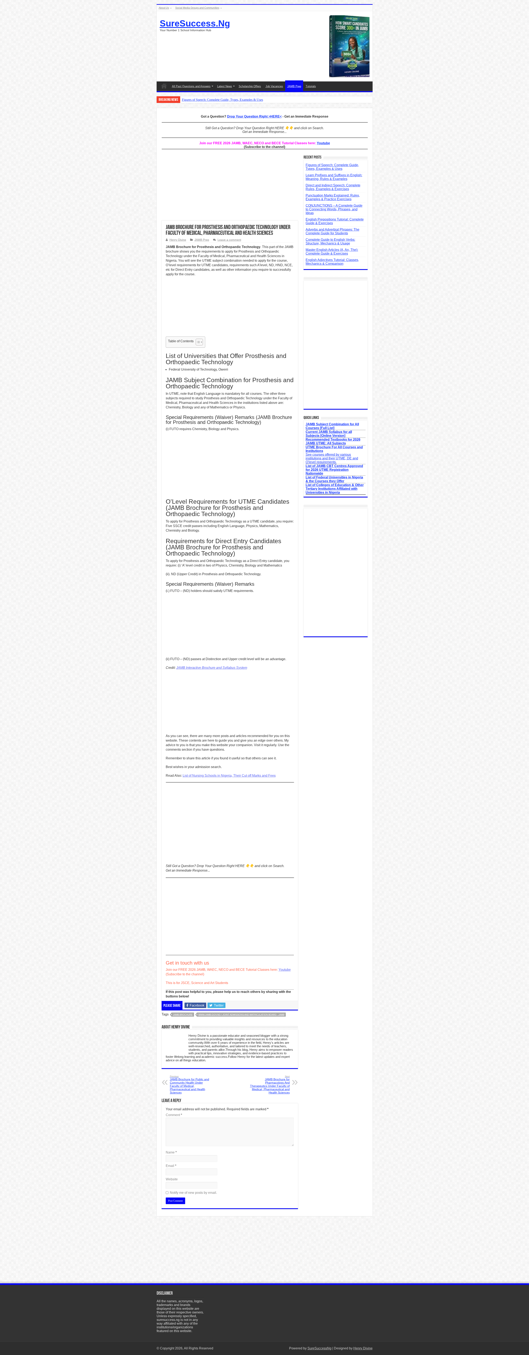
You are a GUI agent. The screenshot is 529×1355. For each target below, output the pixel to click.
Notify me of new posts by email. (193, 1192)
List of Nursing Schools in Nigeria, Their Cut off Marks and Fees (229, 775)
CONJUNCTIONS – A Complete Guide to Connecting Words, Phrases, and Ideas (334, 209)
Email (171, 1166)
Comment (174, 1115)
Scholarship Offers (250, 86)
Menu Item (164, 85)
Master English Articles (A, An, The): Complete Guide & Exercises (332, 251)
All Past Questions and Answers (191, 86)
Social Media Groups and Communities (197, 7)
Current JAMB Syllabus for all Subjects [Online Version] (329, 433)
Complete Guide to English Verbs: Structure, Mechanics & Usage (330, 241)
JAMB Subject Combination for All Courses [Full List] (332, 426)
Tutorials (311, 86)
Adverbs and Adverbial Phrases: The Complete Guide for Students (332, 231)
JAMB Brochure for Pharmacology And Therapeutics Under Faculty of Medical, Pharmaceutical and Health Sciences (270, 1084)
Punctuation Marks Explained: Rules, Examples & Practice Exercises (333, 197)
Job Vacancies (274, 86)
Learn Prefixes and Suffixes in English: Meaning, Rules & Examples (334, 177)
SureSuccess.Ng (195, 23)
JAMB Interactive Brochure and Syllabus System (211, 667)
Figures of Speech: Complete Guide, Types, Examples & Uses (222, 99)
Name (171, 1152)
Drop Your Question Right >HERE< (254, 116)
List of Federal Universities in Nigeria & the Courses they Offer (334, 479)
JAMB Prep (294, 86)
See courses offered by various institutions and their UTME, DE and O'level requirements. (334, 454)
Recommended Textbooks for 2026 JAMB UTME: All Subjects (333, 441)
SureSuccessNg (319, 1348)
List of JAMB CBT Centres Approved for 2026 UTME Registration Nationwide (334, 469)
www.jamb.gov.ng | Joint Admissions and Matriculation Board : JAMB (241, 1014)
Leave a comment (229, 239)
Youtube (323, 143)
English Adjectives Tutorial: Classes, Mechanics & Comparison (332, 261)
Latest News (224, 86)
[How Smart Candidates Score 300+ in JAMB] (349, 46)
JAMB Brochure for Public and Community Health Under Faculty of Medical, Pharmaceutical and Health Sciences (189, 1084)
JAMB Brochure (183, 1014)
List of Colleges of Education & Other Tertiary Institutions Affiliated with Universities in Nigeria (335, 488)
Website (172, 1179)
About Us (164, 7)
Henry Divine (177, 239)
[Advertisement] (230, 187)
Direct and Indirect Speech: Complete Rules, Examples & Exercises (333, 187)
